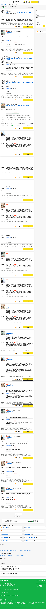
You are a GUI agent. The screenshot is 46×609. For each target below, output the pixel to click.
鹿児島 (15, 589)
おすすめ (29, 7)
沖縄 (17, 589)
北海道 (6, 585)
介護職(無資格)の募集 (9, 32)
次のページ (17, 514)
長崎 (8, 589)
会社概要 (1, 607)
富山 (7, 586)
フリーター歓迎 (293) (16, 555)
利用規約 (6, 607)
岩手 (9, 585)
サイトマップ (22, 607)
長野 (13, 586)
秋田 (12, 585)
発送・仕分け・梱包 (5, 537)
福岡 (5, 589)
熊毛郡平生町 (9, 262)
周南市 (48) (2, 561)
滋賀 (10, 584)
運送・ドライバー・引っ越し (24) (18, 550)
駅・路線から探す (8, 593)
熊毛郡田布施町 (10, 288)
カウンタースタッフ (5, 534)
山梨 (11, 586)
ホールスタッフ (27, 530)
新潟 (5, 586)
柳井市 (8, 40)
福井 (10, 586)
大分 (11, 589)
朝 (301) (26, 555)
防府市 (8, 64)
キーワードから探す (3, 595)
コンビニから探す (8, 595)
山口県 (7, 17)
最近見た (24, 2)
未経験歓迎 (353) (2, 555)
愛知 (5, 583)
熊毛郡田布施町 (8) (13, 561)
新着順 (32, 7)
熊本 (10, 589)
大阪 (5, 584)
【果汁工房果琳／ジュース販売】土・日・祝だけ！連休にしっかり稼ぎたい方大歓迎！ (19, 83)
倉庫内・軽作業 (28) (9, 550)
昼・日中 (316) (22, 555)
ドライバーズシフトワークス (40, 581)
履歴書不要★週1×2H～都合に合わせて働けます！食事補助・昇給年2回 (18, 105)
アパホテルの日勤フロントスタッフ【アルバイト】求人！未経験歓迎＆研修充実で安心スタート (19, 160)
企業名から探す (31, 593)
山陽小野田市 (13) (6, 561)
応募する (28, 26)
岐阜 (10, 583)
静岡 (7, 583)
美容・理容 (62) (29, 550)
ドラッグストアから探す (15, 595)
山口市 (8, 17)
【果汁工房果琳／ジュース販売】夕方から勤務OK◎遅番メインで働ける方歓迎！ (19, 231)
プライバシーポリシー (11, 607)
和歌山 (14, 584)
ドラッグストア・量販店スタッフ (30, 537)
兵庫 (7, 584)
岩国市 (8, 497)
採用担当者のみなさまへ (27, 607)
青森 (7, 585)
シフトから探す (18, 593)
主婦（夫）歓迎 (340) (9, 555)
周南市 (8, 393)
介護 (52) (24, 550)
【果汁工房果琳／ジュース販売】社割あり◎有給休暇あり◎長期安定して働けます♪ (19, 182)
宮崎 (13, 589)
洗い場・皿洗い (27, 534)
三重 (8, 583)
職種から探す (13, 593)
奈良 (11, 584)
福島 (15, 585)
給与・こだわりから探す (24, 593)
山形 (14, 585)
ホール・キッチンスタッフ (29, 527)
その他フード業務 (5, 540)
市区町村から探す (2, 593)
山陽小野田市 (9, 88)
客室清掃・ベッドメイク (29, 540)
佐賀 (7, 589)
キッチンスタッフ (5, 527)
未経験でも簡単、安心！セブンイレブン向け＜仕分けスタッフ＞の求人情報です (19, 12)
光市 (8, 213)
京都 (8, 584)
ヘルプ (4, 607)
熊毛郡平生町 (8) (18, 561)
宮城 (11, 585)
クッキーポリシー (17, 607)
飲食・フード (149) (3, 550)
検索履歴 (29, 2)
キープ (27, 2)
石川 (8, 586)
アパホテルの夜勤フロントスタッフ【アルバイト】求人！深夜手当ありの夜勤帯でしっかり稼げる (19, 59)
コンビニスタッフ (5, 530)
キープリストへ (40, 31)
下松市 (8, 111)
